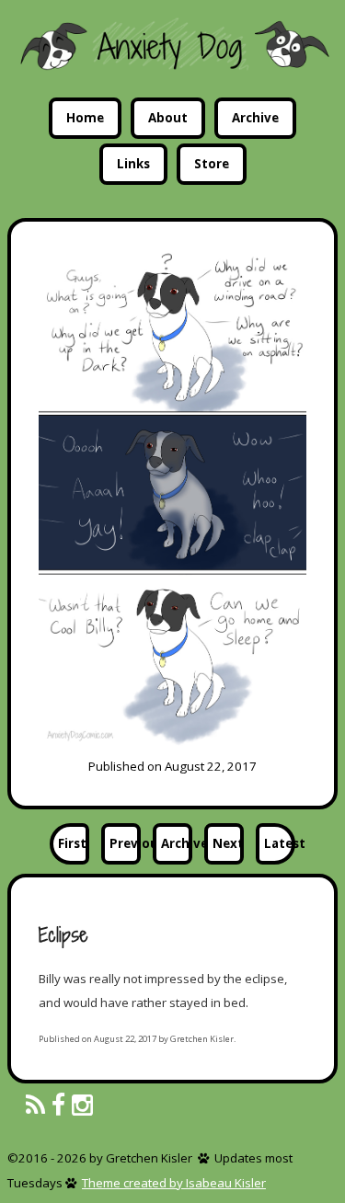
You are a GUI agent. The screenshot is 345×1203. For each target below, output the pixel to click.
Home (85, 117)
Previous (125, 843)
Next (228, 843)
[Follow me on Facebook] (58, 1106)
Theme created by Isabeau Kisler (174, 1182)
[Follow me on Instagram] (82, 1106)
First (72, 843)
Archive (255, 117)
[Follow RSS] (35, 1106)
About (168, 117)
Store (211, 163)
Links (133, 163)
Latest (279, 843)
